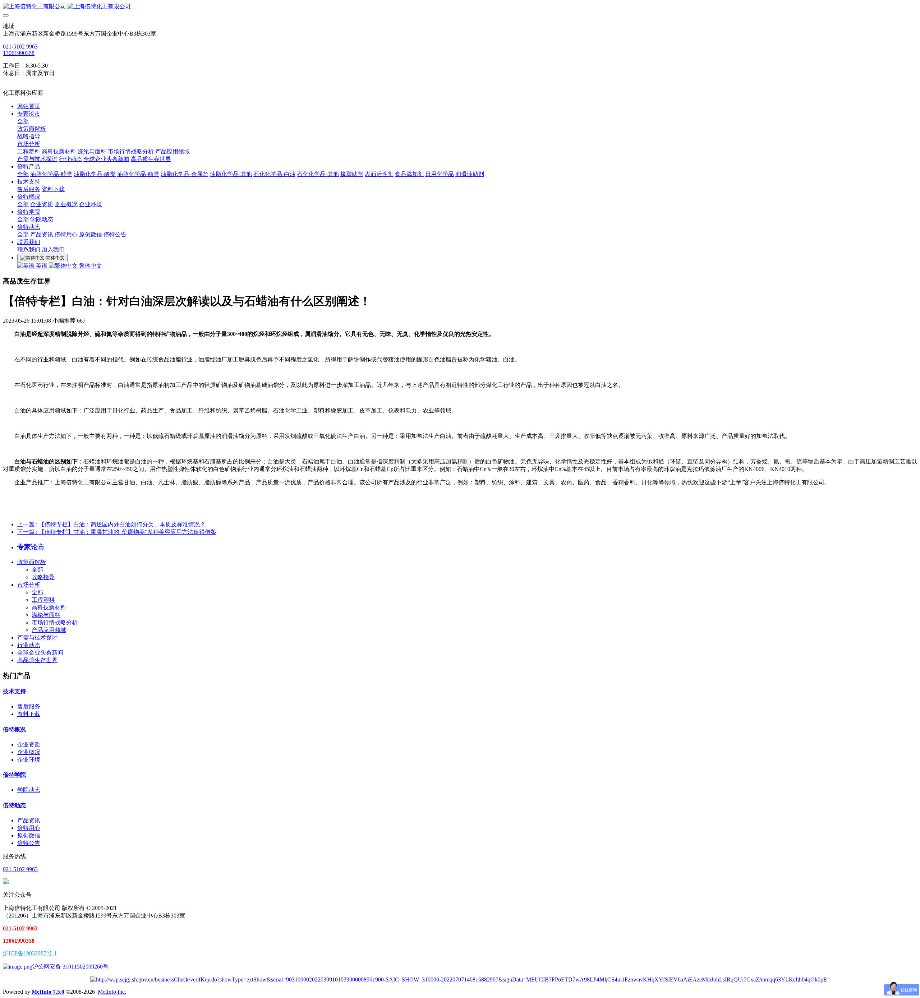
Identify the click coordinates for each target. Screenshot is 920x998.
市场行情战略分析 (55, 622)
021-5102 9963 (20, 46)
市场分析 (28, 585)
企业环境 (28, 760)
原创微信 (28, 835)
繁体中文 (90, 266)
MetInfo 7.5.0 (48, 992)
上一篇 (111, 524)
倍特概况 (14, 729)
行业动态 (28, 645)
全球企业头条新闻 (40, 653)
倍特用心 (28, 828)
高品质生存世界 (37, 660)
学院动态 (28, 790)
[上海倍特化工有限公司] (460, 6)
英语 (41, 266)
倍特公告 (28, 843)
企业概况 (28, 752)
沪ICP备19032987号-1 (30, 953)
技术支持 (14, 691)
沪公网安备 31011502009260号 (70, 967)
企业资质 (28, 744)
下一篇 (116, 532)
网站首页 (28, 106)
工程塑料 (43, 600)
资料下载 (28, 714)
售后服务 (28, 706)
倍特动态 (14, 805)
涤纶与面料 (46, 615)
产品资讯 (28, 820)
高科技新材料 (49, 607)
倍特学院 (14, 775)
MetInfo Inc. (112, 992)
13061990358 (18, 53)
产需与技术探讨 (37, 637)
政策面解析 (31, 562)
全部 (23, 121)
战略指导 (43, 577)
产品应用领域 (49, 630)
